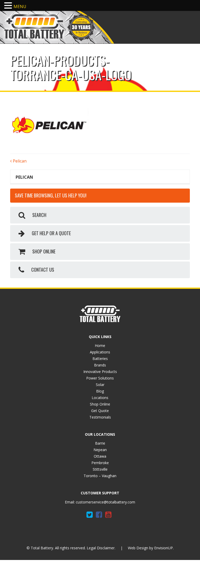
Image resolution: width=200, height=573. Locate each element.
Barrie (100, 443)
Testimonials (100, 417)
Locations (100, 397)
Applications (100, 352)
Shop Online (100, 404)
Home (100, 345)
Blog (100, 391)
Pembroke (100, 462)
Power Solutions (100, 378)
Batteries (100, 358)
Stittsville (100, 469)
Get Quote (100, 410)
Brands (100, 365)
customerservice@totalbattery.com (105, 502)
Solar (100, 384)
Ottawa (100, 456)
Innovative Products (100, 371)
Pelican (19, 161)
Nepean (100, 449)
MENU (20, 6)
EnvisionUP (163, 547)
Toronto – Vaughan (100, 475)
